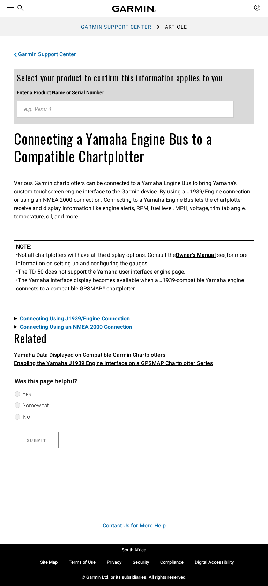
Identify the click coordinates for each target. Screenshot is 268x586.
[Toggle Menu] (4, 7)
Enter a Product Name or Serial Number (60, 92)
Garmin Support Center (116, 27)
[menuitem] (20, 9)
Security (141, 562)
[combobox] (125, 109)
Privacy (114, 562)
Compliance (172, 562)
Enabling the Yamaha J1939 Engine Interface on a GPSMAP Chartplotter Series (113, 363)
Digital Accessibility (214, 562)
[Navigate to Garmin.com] (134, 8)
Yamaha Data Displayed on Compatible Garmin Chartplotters (89, 354)
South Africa (134, 549)
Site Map (49, 562)
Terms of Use (82, 562)
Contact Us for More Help (134, 525)
